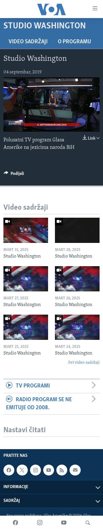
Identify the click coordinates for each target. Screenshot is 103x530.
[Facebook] (15, 523)
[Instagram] (40, 523)
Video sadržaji (28, 42)
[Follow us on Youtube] (48, 470)
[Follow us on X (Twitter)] (22, 470)
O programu (74, 42)
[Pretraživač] (87, 523)
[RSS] (61, 470)
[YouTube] (64, 523)
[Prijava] (75, 470)
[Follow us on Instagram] (35, 470)
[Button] (14, 174)
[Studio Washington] (25, 230)
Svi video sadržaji (84, 363)
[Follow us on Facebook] (8, 470)
